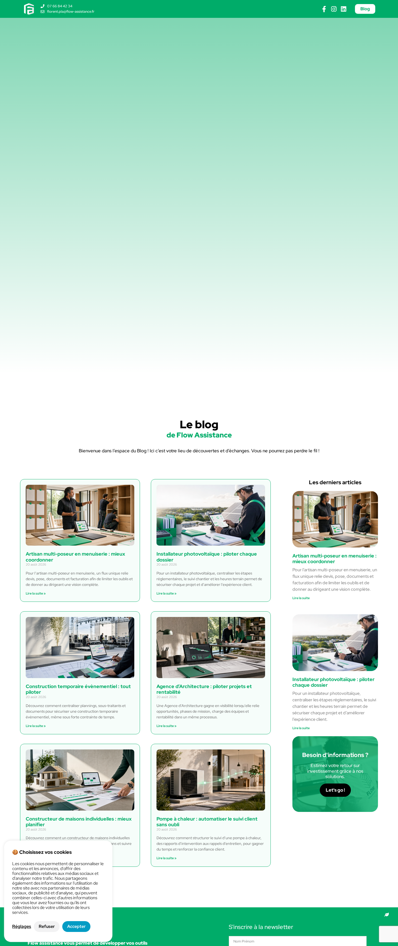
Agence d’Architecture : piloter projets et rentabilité (204, 689)
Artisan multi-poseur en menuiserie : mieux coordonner (75, 557)
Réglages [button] (21, 926)
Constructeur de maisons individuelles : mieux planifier (79, 822)
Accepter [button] (76, 926)
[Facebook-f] (324, 9)
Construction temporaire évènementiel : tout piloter (78, 689)
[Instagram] (334, 9)
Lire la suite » (36, 593)
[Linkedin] (343, 9)
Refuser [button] (47, 926)
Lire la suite (301, 598)
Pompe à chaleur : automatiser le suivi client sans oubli (206, 822)
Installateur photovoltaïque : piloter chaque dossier (206, 557)
